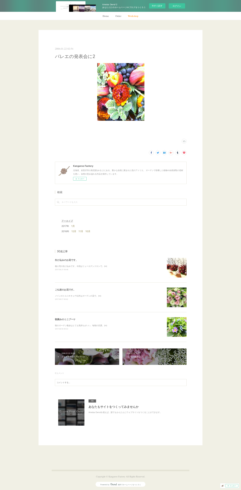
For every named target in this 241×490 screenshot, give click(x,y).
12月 (73, 231)
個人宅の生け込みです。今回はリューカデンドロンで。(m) (81, 266)
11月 (81, 231)
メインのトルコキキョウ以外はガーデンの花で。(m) (78, 296)
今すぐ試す (157, 5)
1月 (73, 226)
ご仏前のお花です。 (65, 289)
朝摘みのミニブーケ (65, 319)
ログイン (177, 5)
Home (106, 16)
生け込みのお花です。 (66, 260)
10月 (87, 231)
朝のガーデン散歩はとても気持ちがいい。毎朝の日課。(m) (81, 325)
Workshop (133, 16)
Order (118, 16)
